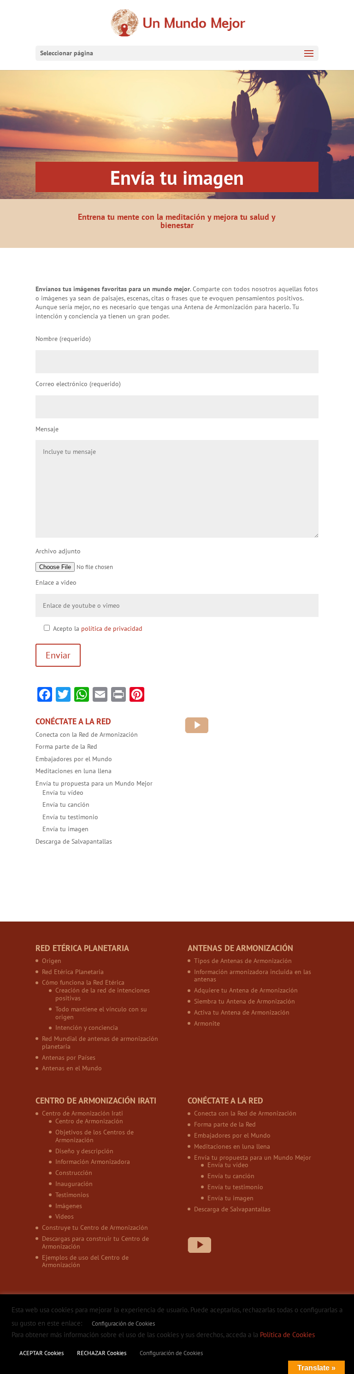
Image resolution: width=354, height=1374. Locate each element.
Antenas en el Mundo (72, 1068)
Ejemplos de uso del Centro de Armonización (85, 1261)
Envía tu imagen (65, 829)
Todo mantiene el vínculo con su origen (101, 1013)
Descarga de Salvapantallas (73, 841)
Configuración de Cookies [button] (123, 1323)
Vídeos (64, 1216)
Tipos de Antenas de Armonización (243, 961)
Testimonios (72, 1195)
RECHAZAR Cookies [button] (101, 1353)
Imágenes (68, 1206)
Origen (51, 961)
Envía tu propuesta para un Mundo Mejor (94, 783)
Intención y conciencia (86, 1027)
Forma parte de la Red (66, 746)
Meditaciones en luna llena (73, 771)
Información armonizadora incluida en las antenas (252, 976)
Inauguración (74, 1184)
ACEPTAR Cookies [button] (41, 1353)
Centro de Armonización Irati (82, 1113)
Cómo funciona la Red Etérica (83, 982)
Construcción (73, 1172)
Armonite (207, 1023)
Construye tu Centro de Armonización (95, 1227)
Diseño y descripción (84, 1151)
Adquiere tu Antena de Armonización (246, 990)
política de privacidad (111, 628)
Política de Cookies (287, 1334)
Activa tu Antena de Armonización (241, 1012)
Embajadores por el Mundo (73, 759)
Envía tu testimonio (70, 817)
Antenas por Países (68, 1057)
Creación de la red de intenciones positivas (102, 994)
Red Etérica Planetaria (73, 972)
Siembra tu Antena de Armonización (244, 1001)
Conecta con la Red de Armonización (86, 734)
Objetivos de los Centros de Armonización (94, 1136)
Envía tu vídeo (62, 792)
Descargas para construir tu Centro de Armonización (95, 1242)
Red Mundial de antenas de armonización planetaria (100, 1042)
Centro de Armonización (89, 1121)
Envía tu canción (65, 804)
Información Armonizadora (92, 1161)
